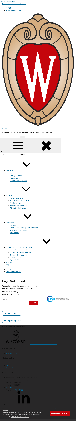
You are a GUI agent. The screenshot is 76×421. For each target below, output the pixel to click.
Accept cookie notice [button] (60, 413)
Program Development (18, 205)
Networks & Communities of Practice (23, 250)
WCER (8, 8)
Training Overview (16, 198)
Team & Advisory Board (18, 181)
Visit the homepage (11, 313)
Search (4, 299)
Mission (12, 173)
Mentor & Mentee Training (19, 200)
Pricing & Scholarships (18, 208)
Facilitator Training (16, 203)
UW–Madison (14, 4)
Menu (2, 152)
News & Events (15, 257)
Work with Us (14, 260)
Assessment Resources (18, 230)
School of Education (13, 10)
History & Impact (16, 176)
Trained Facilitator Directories (20, 252)
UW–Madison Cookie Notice (20, 417)
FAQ (7, 265)
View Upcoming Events (12, 321)
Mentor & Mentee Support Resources (24, 228)
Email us (9, 387)
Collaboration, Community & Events (19, 247)
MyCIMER (10, 262)
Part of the (43, 344)
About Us (9, 171)
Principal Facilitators (17, 178)
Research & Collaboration (19, 255)
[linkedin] (23, 405)
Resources (10, 223)
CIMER (5, 129)
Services (9, 195)
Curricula (13, 225)
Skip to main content (7, 1)
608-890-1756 (17, 390)
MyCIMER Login (12, 353)
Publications (14, 233)
